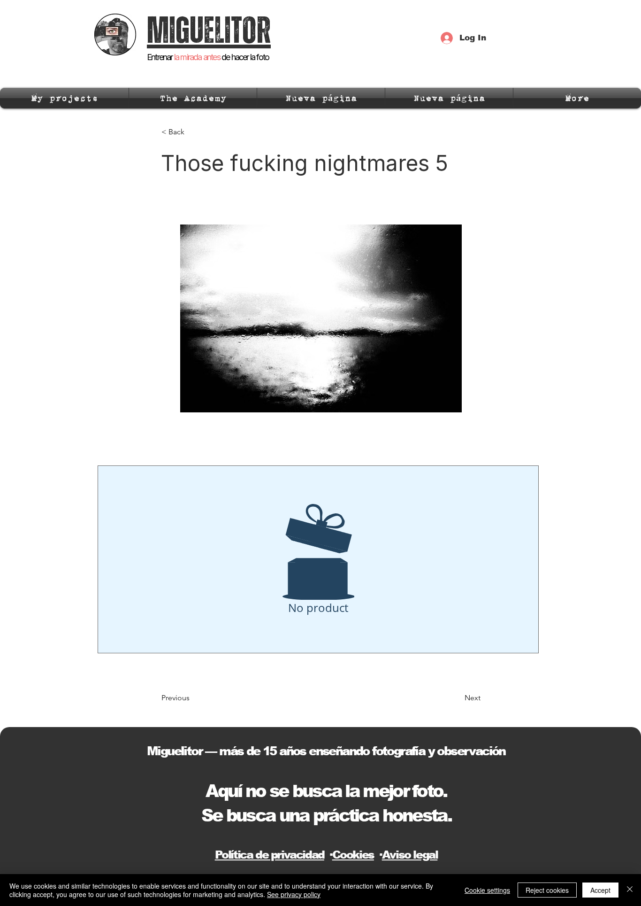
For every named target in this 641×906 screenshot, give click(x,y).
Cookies (353, 854)
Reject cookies (547, 890)
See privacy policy (293, 894)
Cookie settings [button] (487, 890)
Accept (600, 890)
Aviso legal (410, 854)
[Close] (629, 890)
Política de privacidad (269, 854)
